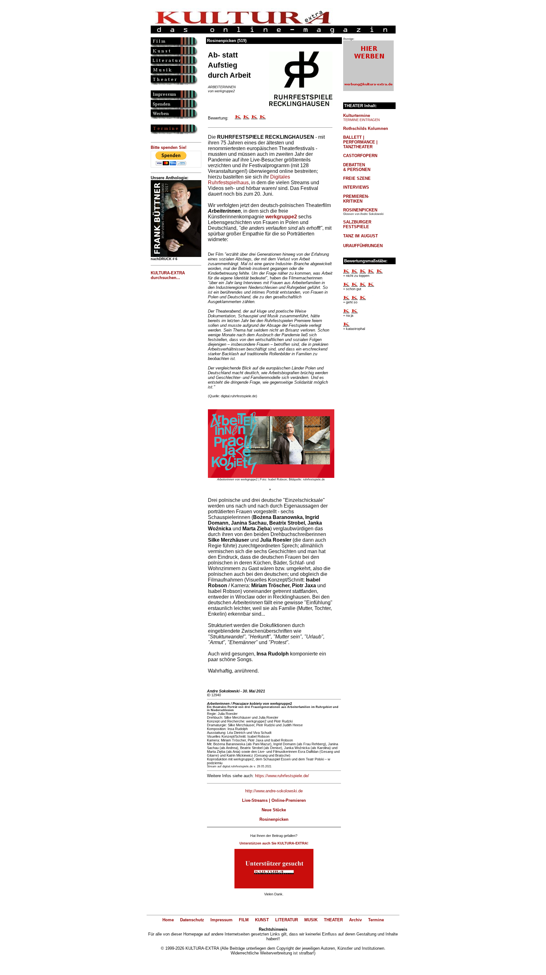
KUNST (262, 919)
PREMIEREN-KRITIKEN (356, 199)
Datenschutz (192, 919)
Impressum (221, 919)
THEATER (333, 919)
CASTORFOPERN (360, 155)
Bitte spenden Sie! (168, 147)
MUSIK (311, 919)
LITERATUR (286, 919)
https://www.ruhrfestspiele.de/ (282, 775)
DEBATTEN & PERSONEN (356, 167)
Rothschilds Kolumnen (365, 128)
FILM (244, 919)
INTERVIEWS (356, 187)
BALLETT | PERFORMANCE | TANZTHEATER (360, 142)
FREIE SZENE (357, 178)
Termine (376, 919)
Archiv (355, 919)
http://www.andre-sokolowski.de (274, 791)
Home (168, 919)
